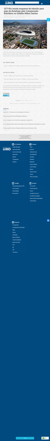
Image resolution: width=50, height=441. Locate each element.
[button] (37, 3)
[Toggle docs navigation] (42, 3)
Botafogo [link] (16, 103)
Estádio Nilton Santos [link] (33, 103)
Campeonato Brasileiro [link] (22, 103)
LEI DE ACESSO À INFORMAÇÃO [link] (25, 135)
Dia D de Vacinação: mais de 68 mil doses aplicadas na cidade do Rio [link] (18, 120)
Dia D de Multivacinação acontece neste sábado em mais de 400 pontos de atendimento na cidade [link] (24, 124)
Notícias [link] (11, 17)
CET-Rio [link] (7, 17)
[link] (48, 19)
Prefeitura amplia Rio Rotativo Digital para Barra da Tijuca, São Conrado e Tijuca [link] (20, 128)
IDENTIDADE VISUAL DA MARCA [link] (25, 138)
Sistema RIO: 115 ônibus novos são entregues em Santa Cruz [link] (16, 112)
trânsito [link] (38, 103)
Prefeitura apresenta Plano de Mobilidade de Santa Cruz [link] (15, 116)
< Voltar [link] (25, 438)
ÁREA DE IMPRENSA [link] (25, 137)
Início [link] (5, 17)
